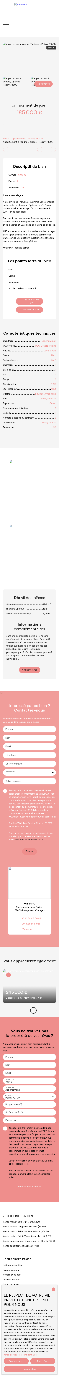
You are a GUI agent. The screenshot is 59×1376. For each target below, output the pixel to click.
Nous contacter (11, 1284)
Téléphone (10, 755)
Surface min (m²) (14, 1112)
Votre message (13, 781)
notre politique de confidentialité (20, 1354)
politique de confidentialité (29, 839)
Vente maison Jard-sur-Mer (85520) (22, 1222)
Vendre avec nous (12, 1274)
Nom (7, 737)
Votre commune (14, 763)
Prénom (9, 729)
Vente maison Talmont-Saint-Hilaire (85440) (26, 1231)
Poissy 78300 (35, 138)
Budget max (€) (13, 1104)
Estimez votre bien (13, 1265)
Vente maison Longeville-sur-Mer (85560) (24, 1226)
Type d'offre (9, 1079)
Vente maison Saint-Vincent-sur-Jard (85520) (27, 1236)
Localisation (9, 1095)
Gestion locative (11, 1279)
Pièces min (10, 1120)
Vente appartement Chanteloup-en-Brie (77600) (29, 1241)
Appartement (19, 138)
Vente (6, 138)
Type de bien (10, 1087)
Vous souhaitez (10, 771)
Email (8, 746)
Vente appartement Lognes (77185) (21, 1246)
